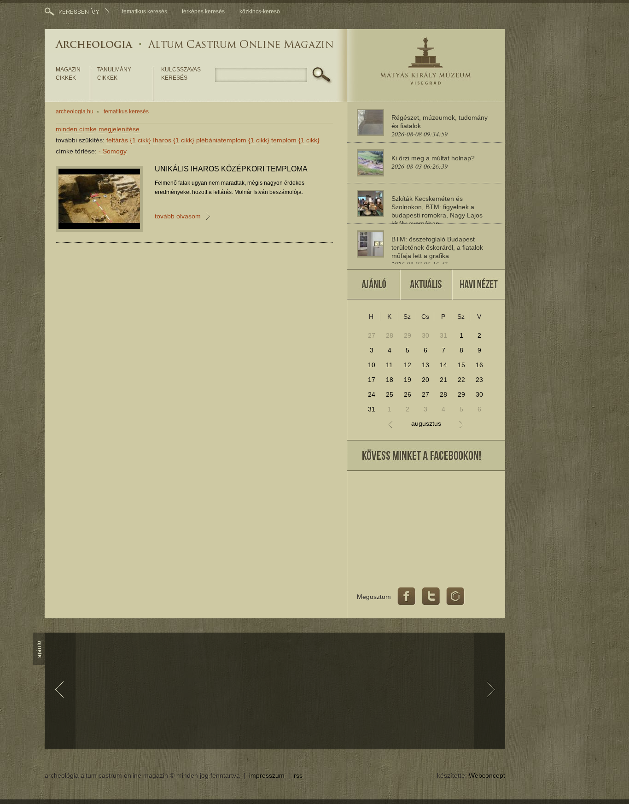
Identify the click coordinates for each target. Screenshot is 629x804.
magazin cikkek (68, 73)
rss (298, 775)
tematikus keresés (144, 11)
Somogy (113, 151)
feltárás (128, 140)
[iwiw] (455, 596)
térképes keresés (203, 11)
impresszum (267, 775)
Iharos (173, 140)
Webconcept (487, 775)
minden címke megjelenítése (98, 129)
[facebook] (406, 596)
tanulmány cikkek (114, 73)
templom (295, 140)
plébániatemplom (232, 140)
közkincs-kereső (259, 11)
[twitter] (431, 596)
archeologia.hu (74, 111)
